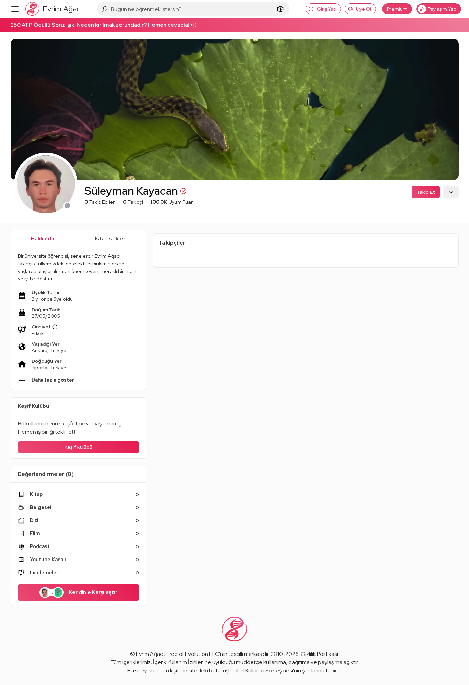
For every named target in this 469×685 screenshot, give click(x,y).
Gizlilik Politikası (319, 654)
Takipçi (133, 202)
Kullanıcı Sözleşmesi (269, 670)
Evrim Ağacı (150, 654)
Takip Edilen (100, 202)
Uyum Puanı (172, 202)
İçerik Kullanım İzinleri (178, 662)
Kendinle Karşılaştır (93, 592)
